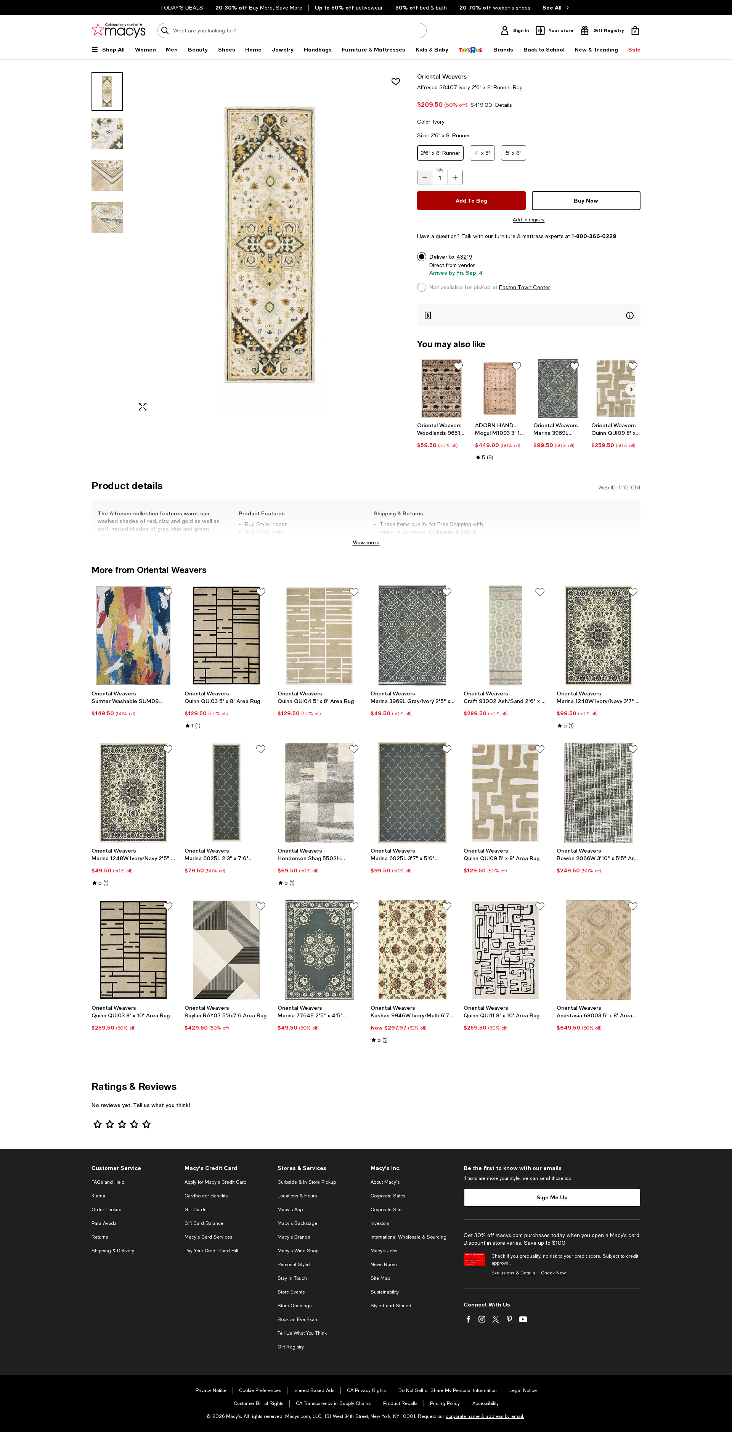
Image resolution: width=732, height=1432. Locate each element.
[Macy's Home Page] (118, 30)
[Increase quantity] (455, 177)
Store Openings (294, 1305)
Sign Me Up (552, 1197)
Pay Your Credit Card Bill (211, 1250)
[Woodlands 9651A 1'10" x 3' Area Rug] (441, 388)
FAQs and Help (108, 1182)
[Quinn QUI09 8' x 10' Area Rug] (615, 388)
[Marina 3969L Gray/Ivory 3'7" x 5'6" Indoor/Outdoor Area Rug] (558, 388)
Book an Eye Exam (298, 1319)
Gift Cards (195, 1209)
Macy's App (290, 1209)
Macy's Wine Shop (298, 1250)
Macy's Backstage (297, 1223)
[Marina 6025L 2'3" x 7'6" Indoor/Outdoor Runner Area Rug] (226, 793)
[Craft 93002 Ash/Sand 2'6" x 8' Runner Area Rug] (505, 635)
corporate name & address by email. (485, 1416)
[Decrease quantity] (424, 177)
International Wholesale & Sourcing (408, 1237)
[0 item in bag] (635, 30)
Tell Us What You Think (302, 1333)
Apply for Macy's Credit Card (216, 1182)
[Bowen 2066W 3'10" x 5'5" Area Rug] (598, 793)
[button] (250, 244)
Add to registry (528, 219)
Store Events (291, 1292)
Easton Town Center (524, 287)
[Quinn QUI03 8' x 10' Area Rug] (133, 950)
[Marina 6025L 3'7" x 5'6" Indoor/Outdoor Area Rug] (412, 793)
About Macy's (385, 1182)
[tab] (107, 91)
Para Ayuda (104, 1223)
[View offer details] (528, 315)
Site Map (380, 1278)
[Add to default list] (458, 366)
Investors (380, 1223)
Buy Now (586, 200)
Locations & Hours (297, 1196)
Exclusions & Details (513, 1273)
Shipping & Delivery (113, 1250)
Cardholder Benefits (206, 1196)
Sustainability (385, 1292)
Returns (100, 1237)
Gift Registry (291, 1347)
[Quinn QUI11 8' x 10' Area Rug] (505, 950)
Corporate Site (386, 1209)
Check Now (553, 1273)
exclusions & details (452, 532)
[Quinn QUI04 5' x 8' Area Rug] (319, 635)
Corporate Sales (388, 1196)
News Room (384, 1264)
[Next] (631, 389)
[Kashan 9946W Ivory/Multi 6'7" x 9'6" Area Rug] (412, 950)
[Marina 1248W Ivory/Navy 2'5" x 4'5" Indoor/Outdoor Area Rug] (133, 793)
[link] (441, 435)
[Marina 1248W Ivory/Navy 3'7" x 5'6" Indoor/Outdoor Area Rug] (598, 635)
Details (503, 105)
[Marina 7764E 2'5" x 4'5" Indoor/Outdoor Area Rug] (319, 950)
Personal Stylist (294, 1264)
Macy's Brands (294, 1237)
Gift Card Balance (204, 1223)
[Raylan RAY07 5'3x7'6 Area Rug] (226, 950)
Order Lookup (106, 1209)
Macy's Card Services (208, 1237)
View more (366, 542)
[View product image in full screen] (142, 406)
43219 (464, 257)
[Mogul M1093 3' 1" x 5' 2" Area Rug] (499, 388)
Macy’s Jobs (384, 1250)
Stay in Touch (292, 1278)
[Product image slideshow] (270, 244)
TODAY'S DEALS (181, 8)
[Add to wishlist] (396, 81)
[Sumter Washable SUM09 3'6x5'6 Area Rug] (133, 635)
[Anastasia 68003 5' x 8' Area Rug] (598, 950)
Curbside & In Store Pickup (307, 1182)
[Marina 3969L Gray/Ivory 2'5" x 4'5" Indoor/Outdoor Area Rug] (412, 635)
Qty (439, 169)
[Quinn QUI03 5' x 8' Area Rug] (226, 635)
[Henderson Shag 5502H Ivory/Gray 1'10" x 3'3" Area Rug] (319, 793)
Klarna (98, 1196)
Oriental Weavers (442, 76)
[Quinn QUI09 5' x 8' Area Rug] (505, 793)
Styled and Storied (391, 1305)
